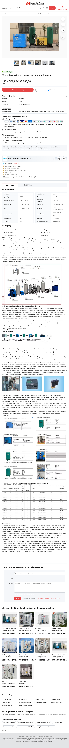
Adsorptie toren (6, 702)
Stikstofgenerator (7, 706)
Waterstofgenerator (56, 702)
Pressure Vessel (6, 699)
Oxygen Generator (51, 13)
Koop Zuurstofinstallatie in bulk (45, 727)
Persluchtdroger (55, 699)
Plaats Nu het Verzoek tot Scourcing (49, 598)
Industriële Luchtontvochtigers (26, 706)
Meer (3, 730)
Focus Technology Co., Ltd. (32, 736)
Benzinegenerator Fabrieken (25, 727)
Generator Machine (8, 727)
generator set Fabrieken (43, 722)
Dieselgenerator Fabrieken (25, 722)
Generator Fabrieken (9, 722)
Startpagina (5, 13)
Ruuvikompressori (23, 699)
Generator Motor (58, 722)
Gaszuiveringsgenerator (25, 702)
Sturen (18, 598)
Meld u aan (6, 177)
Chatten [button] (52, 90)
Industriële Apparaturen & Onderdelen (19, 13)
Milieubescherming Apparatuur (37, 13)
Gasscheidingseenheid (40, 702)
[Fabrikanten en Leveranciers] (35, 3)
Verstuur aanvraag (18, 90)
